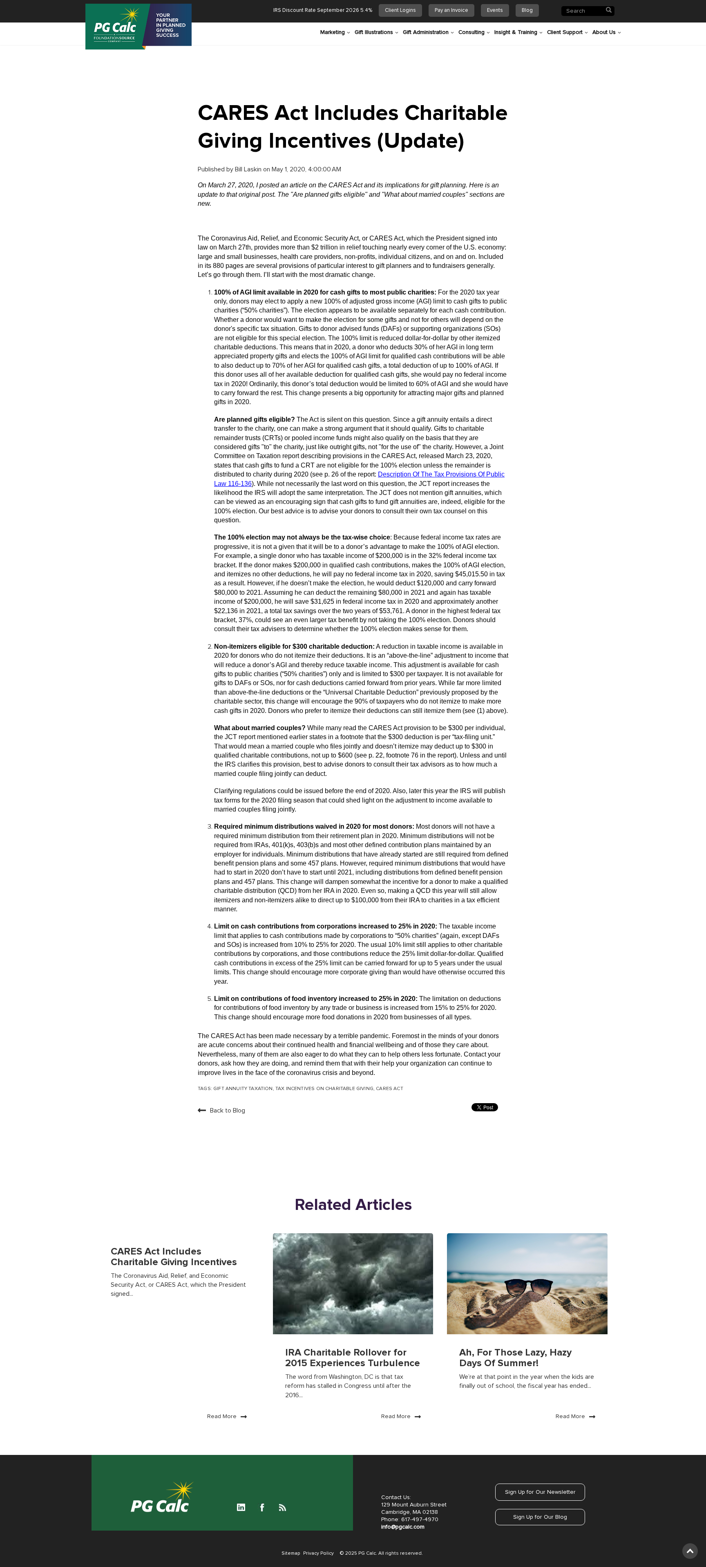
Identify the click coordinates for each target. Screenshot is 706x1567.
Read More (222, 1416)
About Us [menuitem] (604, 32)
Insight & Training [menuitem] (515, 32)
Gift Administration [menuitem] (426, 32)
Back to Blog (227, 1110)
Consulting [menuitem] (471, 32)
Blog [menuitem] (527, 10)
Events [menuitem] (495, 10)
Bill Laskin (249, 169)
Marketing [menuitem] (332, 32)
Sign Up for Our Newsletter (540, 1492)
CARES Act (389, 1088)
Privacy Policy (318, 1553)
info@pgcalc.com (402, 1527)
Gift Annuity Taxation (243, 1088)
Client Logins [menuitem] (400, 10)
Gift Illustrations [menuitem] (374, 32)
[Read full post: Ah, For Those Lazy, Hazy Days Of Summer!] (527, 1283)
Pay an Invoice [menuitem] (451, 10)
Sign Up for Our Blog (540, 1517)
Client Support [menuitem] (565, 32)
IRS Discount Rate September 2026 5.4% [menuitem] (322, 10)
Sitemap (291, 1553)
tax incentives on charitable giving (324, 1088)
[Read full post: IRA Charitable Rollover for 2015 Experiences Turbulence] (353, 1283)
